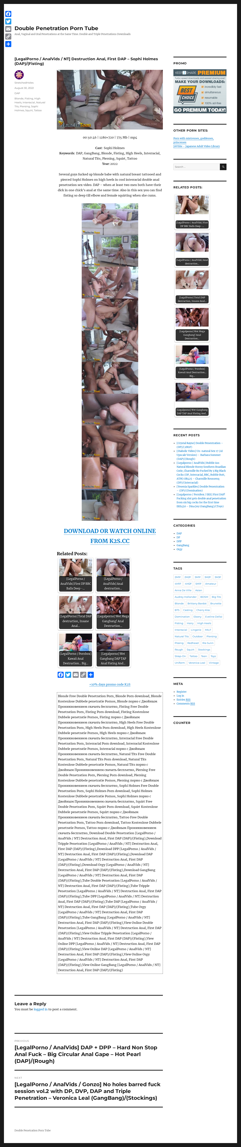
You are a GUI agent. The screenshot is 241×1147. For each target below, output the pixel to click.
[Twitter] (8, 21)
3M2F (207, 577)
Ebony (197, 616)
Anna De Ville (183, 590)
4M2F (188, 583)
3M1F (198, 577)
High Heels (204, 623)
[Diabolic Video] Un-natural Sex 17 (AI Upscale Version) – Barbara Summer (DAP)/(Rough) (200, 455)
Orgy (179, 549)
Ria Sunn (208, 642)
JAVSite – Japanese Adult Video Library (196, 146)
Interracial (29, 102)
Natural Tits (182, 636)
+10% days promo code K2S (109, 684)
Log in (180, 695)
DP (178, 537)
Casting (188, 610)
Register (182, 691)
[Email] (8, 29)
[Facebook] (8, 14)
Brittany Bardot (197, 603)
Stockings (204, 649)
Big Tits (216, 596)
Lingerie (196, 629)
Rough (179, 649)
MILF (208, 629)
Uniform (180, 662)
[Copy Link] (8, 36)
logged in (41, 1009)
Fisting (29, 98)
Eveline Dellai (213, 616)
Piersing (25, 106)
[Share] (8, 44)
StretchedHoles (24, 82)
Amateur (210, 583)
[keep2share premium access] (199, 91)
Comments (186, 703)
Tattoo (38, 110)
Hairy (190, 623)
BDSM (204, 596)
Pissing (179, 642)
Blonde (19, 98)
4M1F (178, 583)
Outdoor (197, 636)
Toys (213, 656)
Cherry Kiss (203, 610)
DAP (17, 93)
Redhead (193, 642)
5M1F (198, 583)
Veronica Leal (197, 662)
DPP (179, 541)
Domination (182, 616)
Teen (204, 656)
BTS (177, 610)
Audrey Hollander (186, 596)
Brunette (215, 603)
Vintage (214, 662)
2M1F (178, 577)
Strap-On (180, 656)
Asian (198, 590)
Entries (184, 699)
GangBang (183, 545)
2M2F (188, 577)
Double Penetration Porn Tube (56, 28)
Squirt (29, 110)
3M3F (218, 577)
